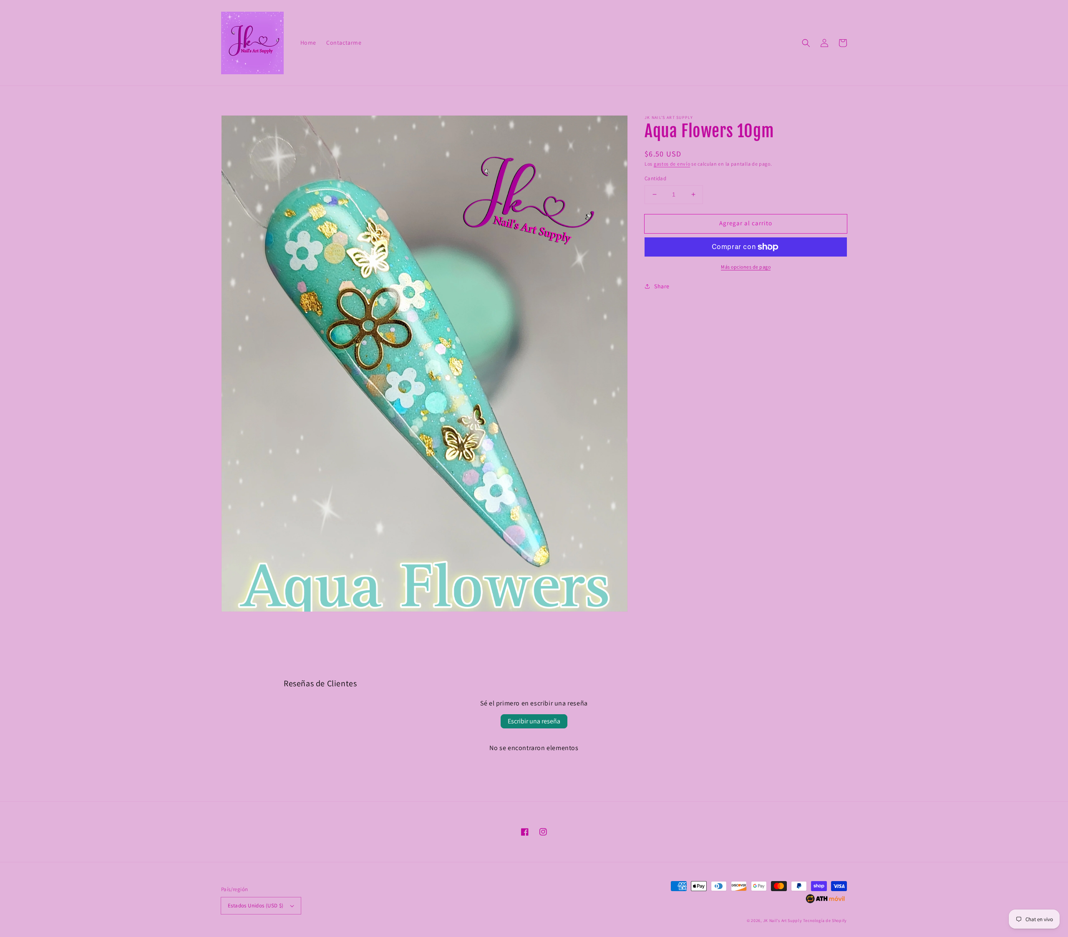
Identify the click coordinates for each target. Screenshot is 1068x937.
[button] (806, 43)
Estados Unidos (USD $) (256, 905)
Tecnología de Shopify (825, 920)
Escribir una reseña (534, 721)
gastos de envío (672, 164)
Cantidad (655, 178)
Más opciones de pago (746, 267)
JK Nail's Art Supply (782, 920)
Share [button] (662, 286)
